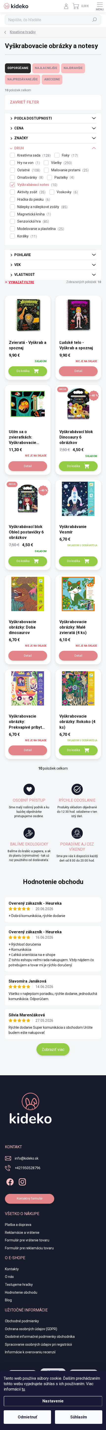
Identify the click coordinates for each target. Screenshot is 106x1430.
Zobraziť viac (53, 1049)
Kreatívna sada (33, 155)
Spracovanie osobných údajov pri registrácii (38, 1344)
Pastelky (63, 178)
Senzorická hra (32, 221)
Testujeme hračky (19, 1285)
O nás (9, 1277)
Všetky (61, 163)
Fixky (69, 155)
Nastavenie (53, 1401)
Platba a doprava (18, 1225)
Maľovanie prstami (69, 170)
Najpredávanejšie (22, 79)
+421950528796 (27, 1168)
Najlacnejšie (46, 68)
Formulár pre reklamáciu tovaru (29, 1248)
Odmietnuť (27, 1417)
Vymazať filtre (21, 282)
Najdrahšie (73, 68)
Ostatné (28, 170)
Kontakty (12, 1269)
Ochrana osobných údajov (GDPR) (31, 1329)
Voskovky (67, 192)
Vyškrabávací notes (36, 185)
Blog (8, 1300)
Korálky (26, 236)
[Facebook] (9, 1181)
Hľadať (94, 19)
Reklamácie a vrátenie (22, 1233)
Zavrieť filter (24, 102)
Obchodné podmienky (22, 1321)
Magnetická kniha (33, 214)
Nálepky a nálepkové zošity (41, 207)
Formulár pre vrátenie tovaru (27, 1240)
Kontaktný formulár (30, 1198)
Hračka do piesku (33, 199)
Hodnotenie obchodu (53, 881)
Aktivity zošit (30, 192)
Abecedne (52, 79)
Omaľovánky (29, 178)
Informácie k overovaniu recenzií (30, 1352)
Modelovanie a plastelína (40, 229)
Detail (78, 371)
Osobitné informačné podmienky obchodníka (40, 1337)
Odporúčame (17, 68)
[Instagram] (21, 1181)
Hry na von (28, 163)
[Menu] (100, 6)
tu (23, 1389)
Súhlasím (78, 1417)
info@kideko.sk (26, 1158)
